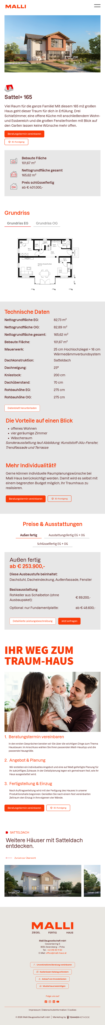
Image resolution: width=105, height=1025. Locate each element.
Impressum (35, 1010)
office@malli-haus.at (56, 953)
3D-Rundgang (18, 142)
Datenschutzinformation (54, 1010)
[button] (10, 879)
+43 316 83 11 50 (54, 950)
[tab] (29, 535)
